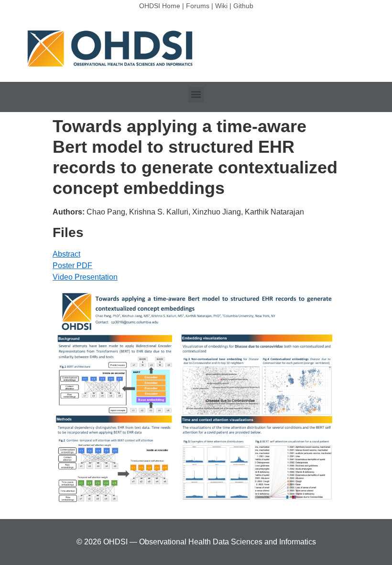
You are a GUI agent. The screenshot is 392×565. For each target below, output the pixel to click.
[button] (196, 94)
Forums (197, 6)
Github (243, 6)
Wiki (221, 6)
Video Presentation (85, 277)
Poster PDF (72, 265)
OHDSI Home (159, 6)
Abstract (66, 254)
